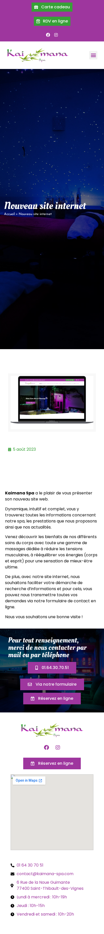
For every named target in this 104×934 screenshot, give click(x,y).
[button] (93, 55)
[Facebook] (48, 35)
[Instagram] (56, 35)
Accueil (9, 214)
